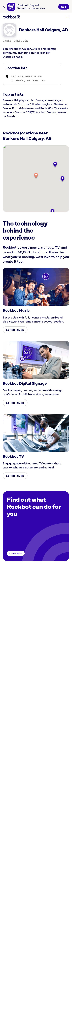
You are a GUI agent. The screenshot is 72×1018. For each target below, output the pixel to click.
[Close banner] (4, 6)
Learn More (15, 330)
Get (63, 7)
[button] (36, 176)
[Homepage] (11, 17)
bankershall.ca (15, 41)
